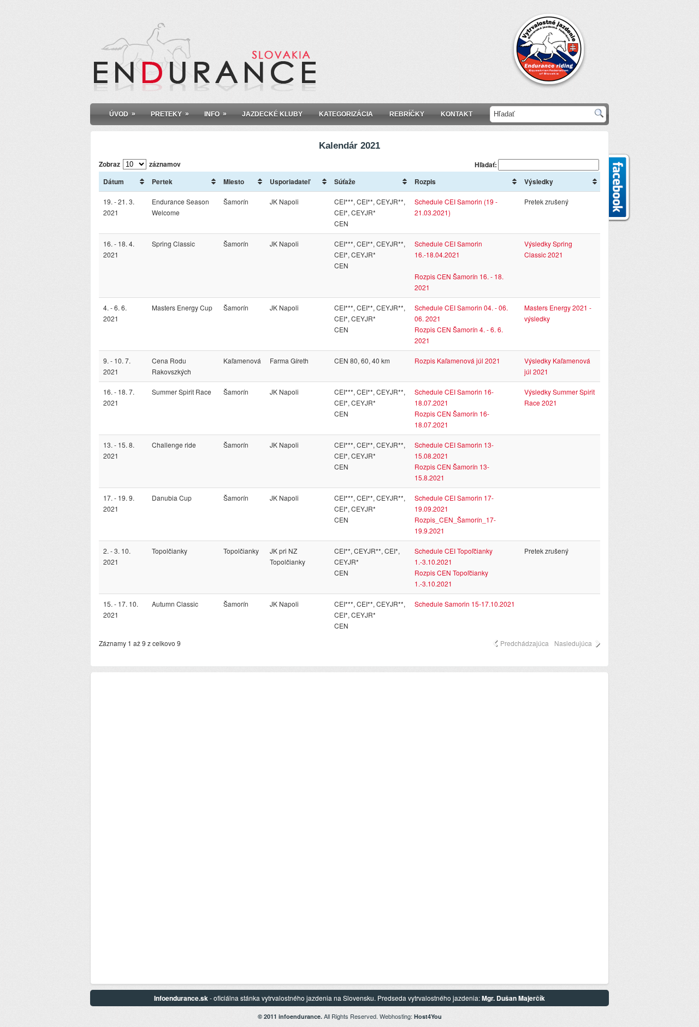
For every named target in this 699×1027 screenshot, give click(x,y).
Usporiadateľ (290, 181)
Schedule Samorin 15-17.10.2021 (464, 603)
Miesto (233, 181)
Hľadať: (486, 164)
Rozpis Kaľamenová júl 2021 (457, 360)
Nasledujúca (573, 643)
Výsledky (538, 181)
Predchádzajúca (524, 643)
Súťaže (345, 181)
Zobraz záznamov (140, 164)
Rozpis (425, 181)
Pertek (162, 181)
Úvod (122, 114)
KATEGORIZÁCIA (346, 114)
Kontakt (456, 114)
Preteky (170, 114)
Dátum (113, 181)
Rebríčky (406, 114)
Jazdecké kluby (272, 114)
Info (215, 114)
